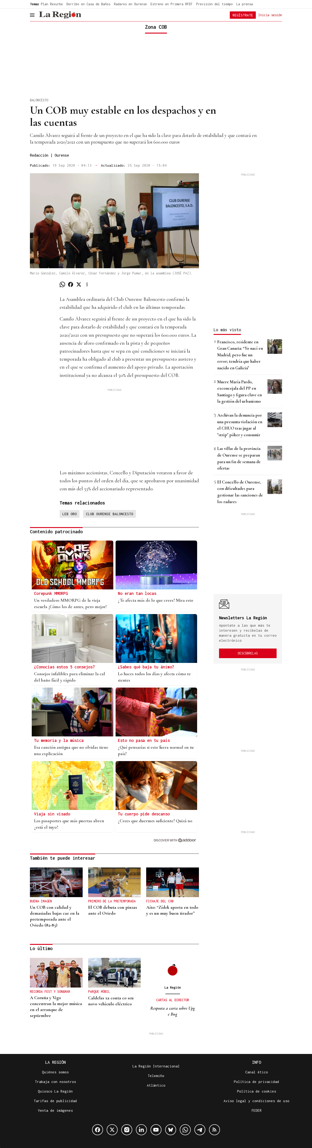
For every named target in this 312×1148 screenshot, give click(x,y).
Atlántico (156, 1085)
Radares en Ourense (130, 4)
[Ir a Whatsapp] (185, 1129)
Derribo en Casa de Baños (88, 4)
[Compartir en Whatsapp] (62, 284)
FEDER (256, 1110)
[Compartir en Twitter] (79, 284)
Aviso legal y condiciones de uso (256, 1101)
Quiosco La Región (55, 1091)
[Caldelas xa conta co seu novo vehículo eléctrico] (114, 973)
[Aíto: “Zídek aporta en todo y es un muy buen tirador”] (172, 882)
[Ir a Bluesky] (170, 1129)
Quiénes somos (55, 1072)
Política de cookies (256, 1091)
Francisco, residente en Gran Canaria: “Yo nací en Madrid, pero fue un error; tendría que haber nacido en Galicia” (240, 354)
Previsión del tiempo (214, 4)
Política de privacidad (256, 1082)
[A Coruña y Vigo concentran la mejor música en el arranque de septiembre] (56, 973)
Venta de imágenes (55, 1110)
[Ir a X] (112, 1129)
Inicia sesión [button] (270, 15)
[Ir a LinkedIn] (141, 1129)
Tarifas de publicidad (55, 1101)
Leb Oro (69, 514)
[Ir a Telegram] (199, 1129)
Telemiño (156, 1076)
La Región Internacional (156, 1066)
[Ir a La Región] (60, 15)
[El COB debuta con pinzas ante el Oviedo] (114, 882)
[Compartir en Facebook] (70, 284)
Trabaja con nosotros (55, 1082)
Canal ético (256, 1072)
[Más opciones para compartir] (87, 284)
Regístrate (243, 15)
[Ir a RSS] (214, 1129)
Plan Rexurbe (52, 4)
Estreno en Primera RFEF (172, 4)
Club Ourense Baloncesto (109, 514)
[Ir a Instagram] (126, 1129)
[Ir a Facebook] (97, 1129)
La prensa (244, 4)
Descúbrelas (248, 653)
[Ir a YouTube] (156, 1129)
